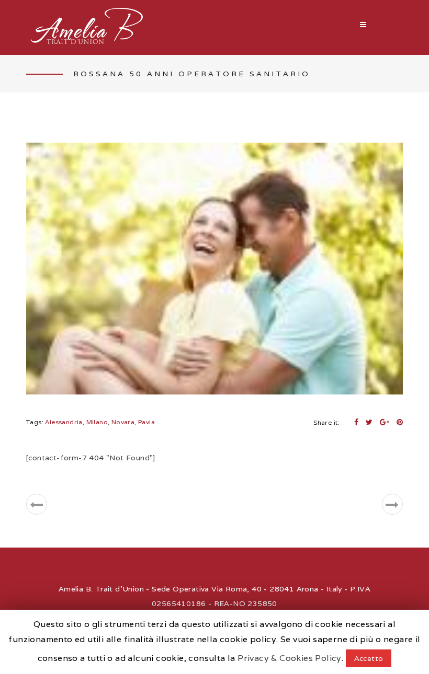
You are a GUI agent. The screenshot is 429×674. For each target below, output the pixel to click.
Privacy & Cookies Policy (290, 658)
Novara (122, 422)
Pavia (146, 422)
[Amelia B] (86, 27)
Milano (97, 422)
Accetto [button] (368, 658)
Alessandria (63, 422)
